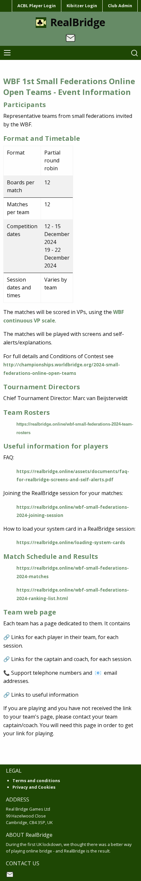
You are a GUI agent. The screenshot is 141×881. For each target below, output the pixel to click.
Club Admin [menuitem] (120, 6)
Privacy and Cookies (33, 787)
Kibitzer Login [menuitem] (82, 6)
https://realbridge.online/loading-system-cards (70, 542)
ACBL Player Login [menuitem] (36, 6)
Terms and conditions (36, 780)
